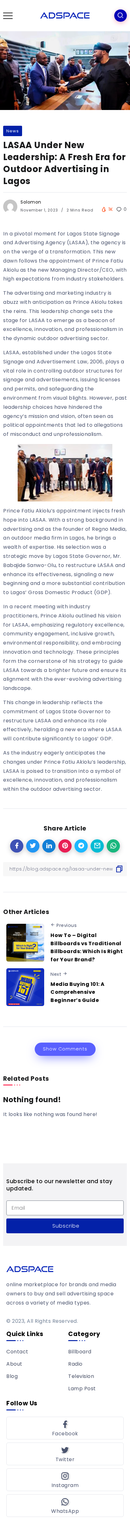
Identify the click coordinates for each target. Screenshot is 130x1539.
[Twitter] (65, 1454)
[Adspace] (65, 15)
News (12, 131)
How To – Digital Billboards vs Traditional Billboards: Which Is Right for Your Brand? (86, 947)
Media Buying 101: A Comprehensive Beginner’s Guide (77, 992)
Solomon (31, 202)
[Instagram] (65, 1480)
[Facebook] (65, 1428)
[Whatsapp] (65, 1506)
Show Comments (65, 1049)
